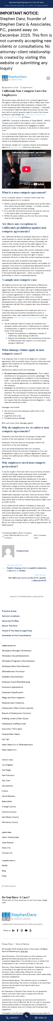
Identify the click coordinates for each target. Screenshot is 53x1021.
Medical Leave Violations (13, 703)
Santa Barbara (8, 796)
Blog (18, 5)
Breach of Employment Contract (16, 713)
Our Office (29, 5)
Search (7, 5)
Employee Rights (11, 533)
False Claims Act (9, 750)
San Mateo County (10, 817)
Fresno (5, 791)
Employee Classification (12, 692)
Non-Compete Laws (40, 536)
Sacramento (7, 785)
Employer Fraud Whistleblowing (16, 682)
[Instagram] (22, 930)
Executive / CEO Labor (12, 729)
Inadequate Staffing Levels (14, 723)
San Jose (6, 780)
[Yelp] (30, 930)
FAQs (23, 5)
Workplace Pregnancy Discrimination (18, 661)
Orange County (9, 806)
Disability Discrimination (12, 676)
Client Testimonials (10, 837)
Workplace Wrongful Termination (16, 650)
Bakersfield (7, 801)
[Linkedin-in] (13, 930)
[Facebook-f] (17, 930)
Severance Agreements (12, 687)
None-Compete (25, 533)
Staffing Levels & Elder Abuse (15, 718)
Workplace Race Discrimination (16, 666)
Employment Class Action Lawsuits (17, 708)
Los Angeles (7, 765)
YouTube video (16, 147)
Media (13, 5)
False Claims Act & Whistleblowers (17, 744)
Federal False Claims (11, 734)
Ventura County (9, 812)
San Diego (6, 770)
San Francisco (8, 775)
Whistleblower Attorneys (13, 671)
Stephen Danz (27, 88)
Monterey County (10, 822)
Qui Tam (5, 739)
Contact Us (7, 853)
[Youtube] (26, 930)
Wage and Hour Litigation (13, 697)
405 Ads (24, 951)
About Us (6, 847)
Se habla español (41, 5)
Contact (14, 1017)
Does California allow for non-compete (16, 536)
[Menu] (48, 78)
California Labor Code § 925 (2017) (27, 317)
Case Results (8, 842)
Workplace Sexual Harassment (15, 656)
